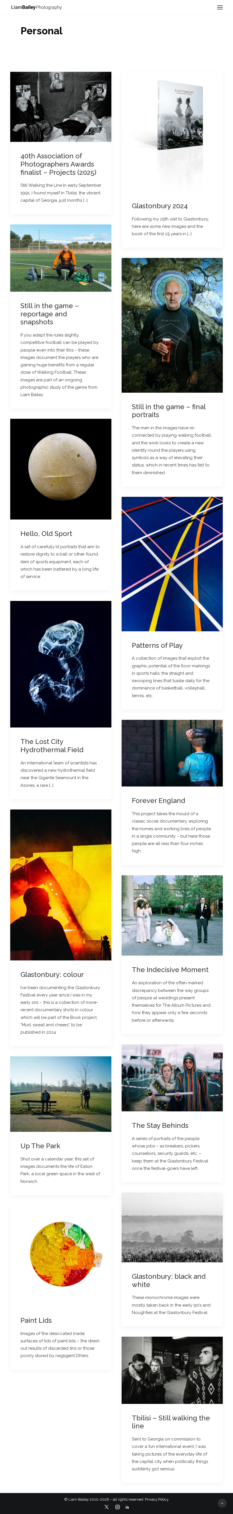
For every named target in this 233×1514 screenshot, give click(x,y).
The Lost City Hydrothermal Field (52, 745)
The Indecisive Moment (170, 970)
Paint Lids (36, 1320)
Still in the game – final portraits (168, 411)
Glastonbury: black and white (169, 1280)
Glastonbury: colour (52, 974)
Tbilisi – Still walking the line (171, 1422)
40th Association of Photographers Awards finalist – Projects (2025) (58, 164)
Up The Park (40, 1146)
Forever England (158, 800)
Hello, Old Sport (46, 533)
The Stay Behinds (160, 1125)
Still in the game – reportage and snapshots (49, 314)
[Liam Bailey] (36, 7)
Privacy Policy (156, 1499)
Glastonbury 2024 (160, 206)
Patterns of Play (157, 645)
